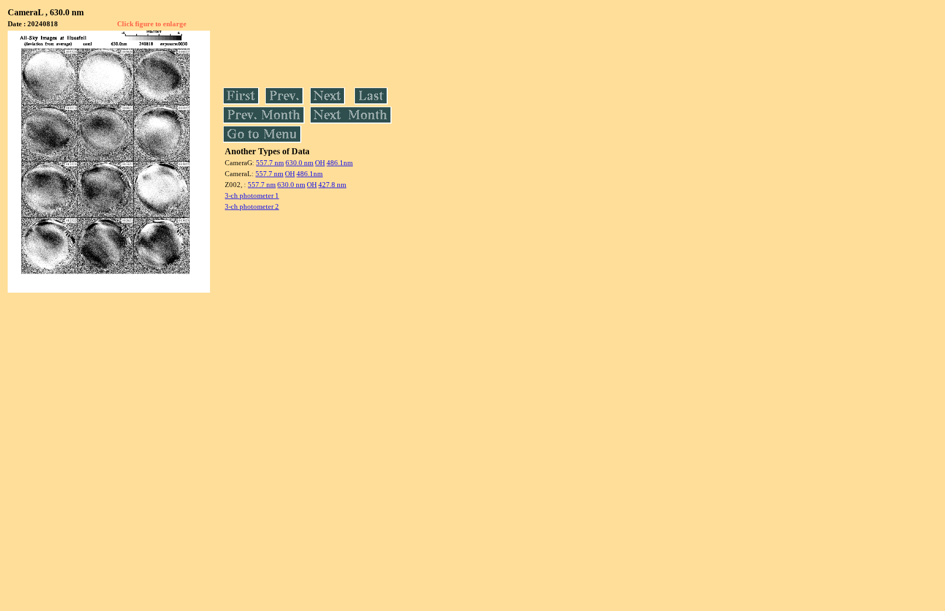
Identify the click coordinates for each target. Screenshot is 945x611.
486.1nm (339, 163)
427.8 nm (332, 185)
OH (320, 163)
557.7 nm (270, 163)
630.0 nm (299, 163)
